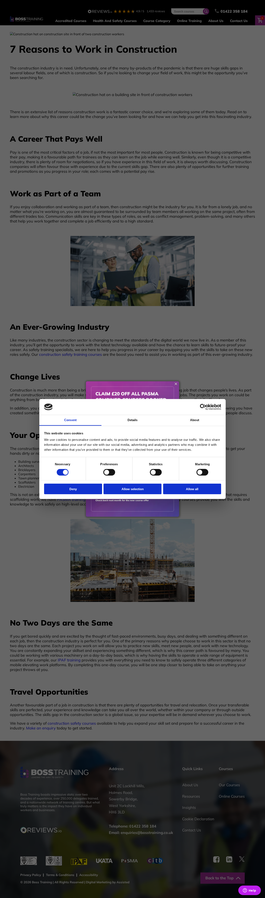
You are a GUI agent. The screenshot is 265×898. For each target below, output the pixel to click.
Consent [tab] (70, 420)
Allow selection (133, 489)
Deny (73, 489)
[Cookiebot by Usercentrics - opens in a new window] (203, 407)
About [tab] (194, 420)
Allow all (192, 489)
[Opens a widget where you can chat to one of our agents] (249, 891)
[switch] (109, 472)
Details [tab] (133, 420)
